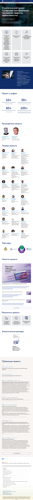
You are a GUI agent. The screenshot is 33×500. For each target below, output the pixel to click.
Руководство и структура (6, 470)
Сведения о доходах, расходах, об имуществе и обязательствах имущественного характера (15, 481)
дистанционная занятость (6, 287)
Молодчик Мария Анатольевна (23, 199)
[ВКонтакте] (2, 458)
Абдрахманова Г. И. (4, 380)
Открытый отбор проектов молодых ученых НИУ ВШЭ (16, 59)
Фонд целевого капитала (6, 478)
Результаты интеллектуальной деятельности (16, 322)
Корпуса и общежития (6, 474)
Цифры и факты (5, 469)
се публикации (16, 453)
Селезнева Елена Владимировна (23, 222)
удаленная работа (13, 287)
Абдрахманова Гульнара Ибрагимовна (5, 153)
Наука (3, 286)
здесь (17, 497)
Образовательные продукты (26, 322)
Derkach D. (10, 374)
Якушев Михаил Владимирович (23, 234)
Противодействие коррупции (7, 480)
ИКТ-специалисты (4, 295)
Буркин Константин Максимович (5, 170)
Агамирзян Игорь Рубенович (5, 137)
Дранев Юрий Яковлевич (15, 183)
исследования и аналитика (17, 286)
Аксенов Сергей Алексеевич (23, 153)
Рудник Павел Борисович (14, 137)
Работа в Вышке (5, 486)
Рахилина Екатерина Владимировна (5, 222)
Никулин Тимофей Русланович (4, 211)
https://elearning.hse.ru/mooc (7, 493)
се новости (16, 307)
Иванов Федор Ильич (24, 183)
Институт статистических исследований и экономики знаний (18, 304)
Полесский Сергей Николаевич (24, 211)
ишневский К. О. (16, 380)
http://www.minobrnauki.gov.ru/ (7, 490)
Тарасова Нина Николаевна (15, 233)
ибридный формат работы (25, 286)
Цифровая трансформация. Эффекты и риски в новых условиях (16, 348)
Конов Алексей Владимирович (13, 199)
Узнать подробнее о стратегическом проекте (11, 22)
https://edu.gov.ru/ (5, 492)
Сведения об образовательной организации (8, 482)
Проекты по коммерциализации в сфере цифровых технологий (27, 37)
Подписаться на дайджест (8, 19)
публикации (11, 286)
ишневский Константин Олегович (15, 170)
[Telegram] (3, 458)
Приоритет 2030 (4, 303)
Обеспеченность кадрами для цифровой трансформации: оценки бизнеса (12, 291)
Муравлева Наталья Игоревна (5, 199)
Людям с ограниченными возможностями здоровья (9, 484)
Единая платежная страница (6, 485)
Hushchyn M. (7, 374)
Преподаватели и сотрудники (7, 473)
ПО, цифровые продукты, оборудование (6, 322)
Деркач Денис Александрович (4, 184)
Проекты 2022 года (26, 58)
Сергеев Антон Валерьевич (6, 233)
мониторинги (6, 286)
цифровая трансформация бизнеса (21, 287)
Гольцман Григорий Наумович (24, 170)
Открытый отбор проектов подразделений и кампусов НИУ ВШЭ (6, 60)
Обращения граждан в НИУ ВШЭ (7, 477)
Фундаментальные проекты (16, 36)
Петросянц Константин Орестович (15, 211)
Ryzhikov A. (3, 374)
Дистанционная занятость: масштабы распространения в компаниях (14, 283)
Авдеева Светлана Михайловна (14, 153)
